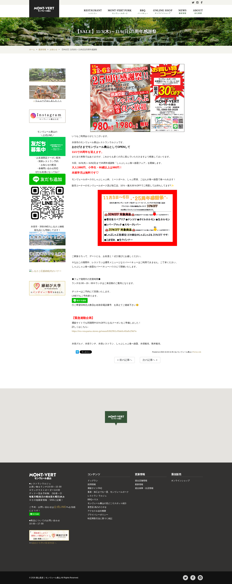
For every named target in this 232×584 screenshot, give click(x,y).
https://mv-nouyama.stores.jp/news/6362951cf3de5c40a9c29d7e (104, 331)
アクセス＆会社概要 (97, 511)
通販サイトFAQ (95, 488)
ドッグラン (93, 480)
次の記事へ (149, 360)
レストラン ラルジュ (97, 496)
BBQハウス (93, 499)
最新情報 (139, 484)
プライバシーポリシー (98, 514)
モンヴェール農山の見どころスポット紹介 (107, 503)
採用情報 (92, 484)
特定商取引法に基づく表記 (100, 518)
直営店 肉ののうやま (97, 507)
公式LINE (60, 507)
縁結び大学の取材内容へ (44, 543)
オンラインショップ (180, 480)
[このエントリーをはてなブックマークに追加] (77, 352)
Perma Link (197, 352)
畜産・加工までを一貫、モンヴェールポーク (108, 492)
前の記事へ (125, 360)
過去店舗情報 (141, 480)
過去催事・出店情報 (144, 488)
